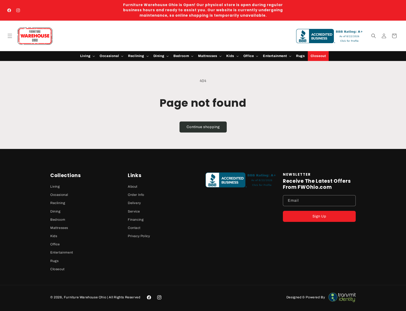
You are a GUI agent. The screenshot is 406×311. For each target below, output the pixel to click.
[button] (10, 36)
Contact (134, 228)
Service (134, 211)
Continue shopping (203, 127)
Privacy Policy (139, 236)
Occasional (59, 195)
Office (55, 244)
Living (55, 186)
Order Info (136, 195)
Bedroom (57, 219)
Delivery (134, 203)
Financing (136, 219)
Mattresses (59, 228)
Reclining (57, 203)
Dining (55, 211)
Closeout (57, 269)
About (132, 186)
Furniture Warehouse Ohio (85, 297)
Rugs (54, 261)
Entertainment (61, 252)
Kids (53, 236)
